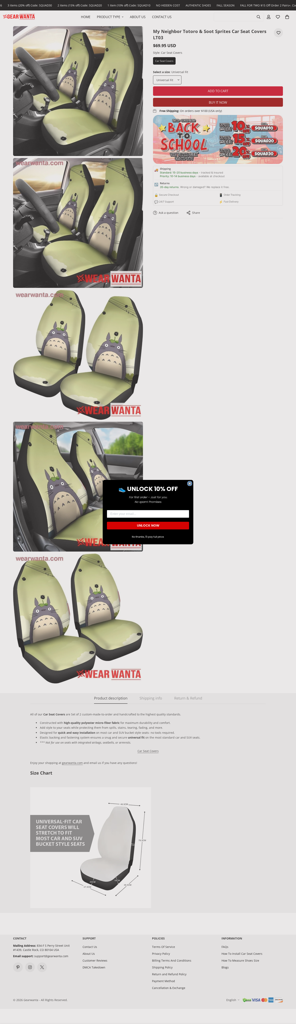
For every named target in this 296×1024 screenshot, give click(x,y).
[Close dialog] (190, 484)
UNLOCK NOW (148, 525)
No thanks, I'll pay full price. (148, 536)
